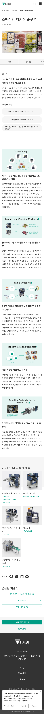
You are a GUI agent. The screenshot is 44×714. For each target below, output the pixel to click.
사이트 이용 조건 (25, 689)
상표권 (33, 689)
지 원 (22, 667)
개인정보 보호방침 (14, 689)
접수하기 (22, 673)
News (22, 678)
